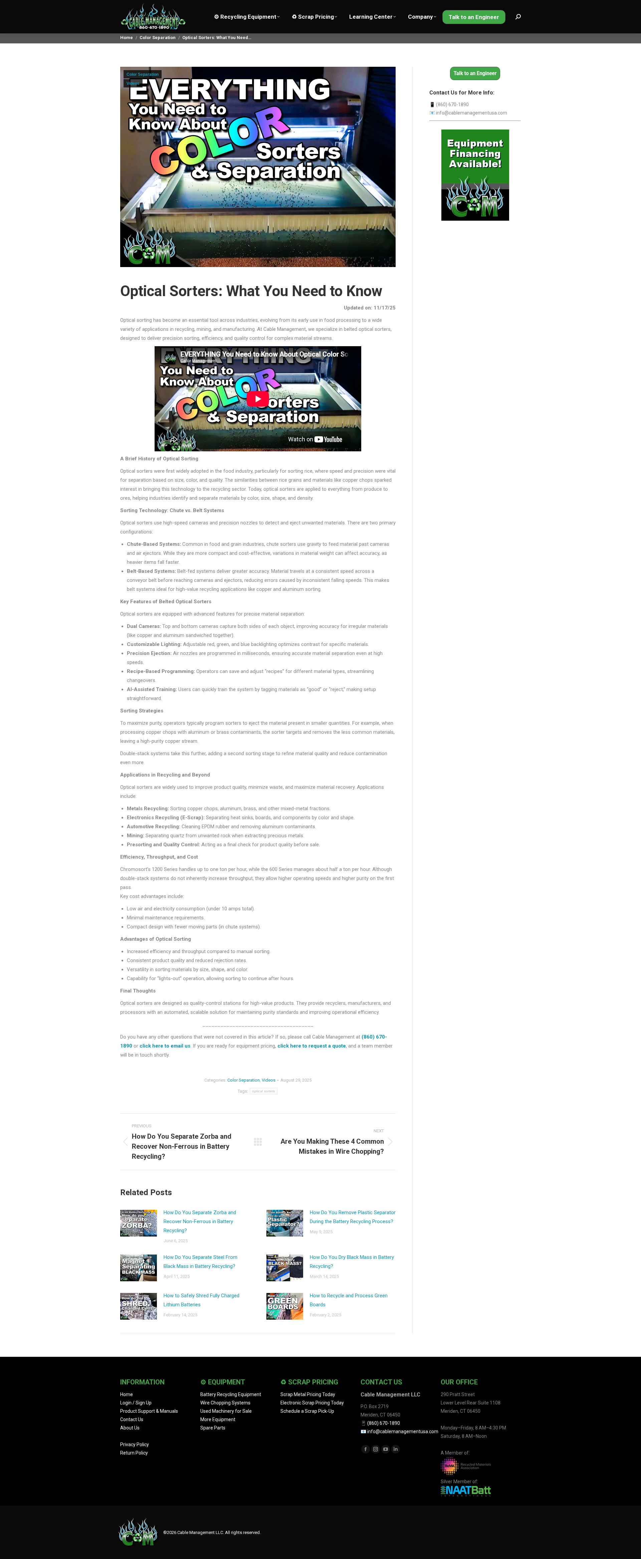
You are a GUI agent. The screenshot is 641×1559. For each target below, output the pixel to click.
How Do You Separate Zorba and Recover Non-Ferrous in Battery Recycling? (200, 1221)
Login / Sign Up (136, 1402)
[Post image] (138, 1223)
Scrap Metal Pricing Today (307, 1394)
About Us (130, 1427)
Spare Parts (212, 1427)
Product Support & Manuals (149, 1411)
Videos (133, 83)
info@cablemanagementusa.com (471, 113)
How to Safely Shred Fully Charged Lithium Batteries (201, 1300)
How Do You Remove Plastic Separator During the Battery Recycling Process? (353, 1216)
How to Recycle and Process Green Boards (349, 1300)
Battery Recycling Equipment (230, 1394)
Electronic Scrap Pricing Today (312, 1402)
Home (126, 1394)
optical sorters (263, 1091)
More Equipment (217, 1419)
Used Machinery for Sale (226, 1411)
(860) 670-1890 (452, 104)
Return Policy (134, 1453)
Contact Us (131, 1419)
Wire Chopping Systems (225, 1402)
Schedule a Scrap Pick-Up (307, 1411)
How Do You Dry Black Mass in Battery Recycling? (352, 1261)
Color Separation (143, 74)
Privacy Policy (134, 1444)
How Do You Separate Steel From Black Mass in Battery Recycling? (200, 1261)
